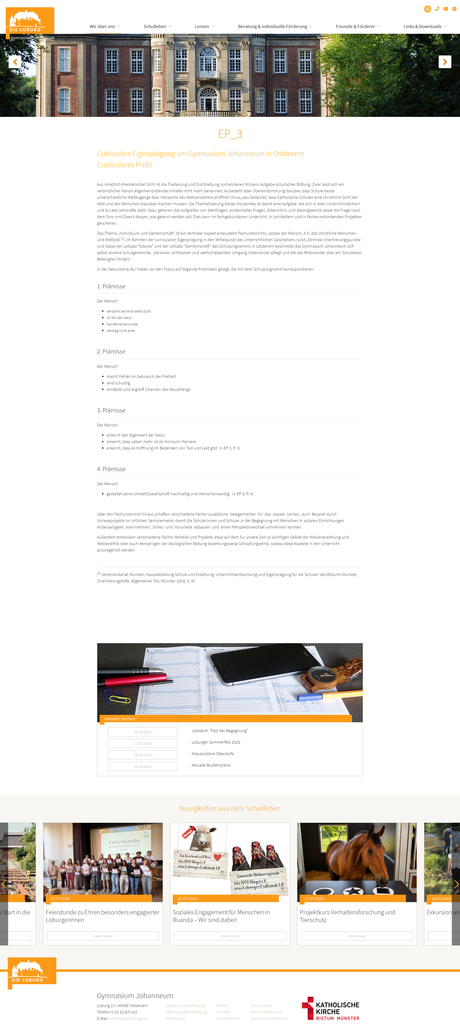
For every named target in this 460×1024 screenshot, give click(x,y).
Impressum (175, 1018)
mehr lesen (133, 935)
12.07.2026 (142, 743)
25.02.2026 (142, 754)
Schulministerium (266, 1012)
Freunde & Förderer (355, 26)
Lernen (202, 26)
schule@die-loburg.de (128, 1018)
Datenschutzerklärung (185, 1005)
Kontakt (224, 1012)
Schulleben (155, 26)
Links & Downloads (422, 26)
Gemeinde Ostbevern (269, 1018)
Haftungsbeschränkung (186, 1012)
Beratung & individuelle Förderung (272, 26)
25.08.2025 (142, 766)
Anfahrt (223, 1005)
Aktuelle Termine (119, 718)
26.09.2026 (142, 731)
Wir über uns (102, 26)
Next (455, 884)
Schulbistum (262, 1005)
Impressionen (229, 1018)
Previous (5, 884)
